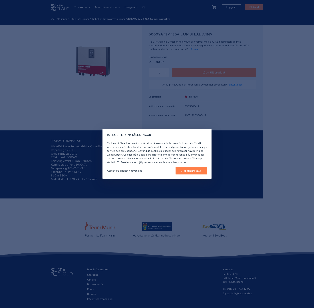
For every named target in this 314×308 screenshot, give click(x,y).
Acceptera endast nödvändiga (124, 170)
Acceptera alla (191, 171)
